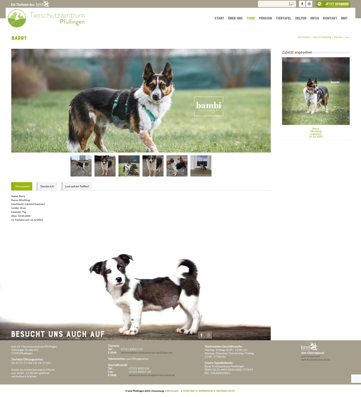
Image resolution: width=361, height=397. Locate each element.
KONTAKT (189, 390)
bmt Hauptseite (310, 356)
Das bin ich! (47, 186)
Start (219, 18)
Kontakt (330, 18)
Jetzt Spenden (336, 4)
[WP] (47, 27)
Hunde (338, 37)
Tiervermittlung (321, 37)
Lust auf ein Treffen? (77, 186)
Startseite (304, 37)
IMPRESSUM (206, 390)
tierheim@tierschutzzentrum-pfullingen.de (146, 352)
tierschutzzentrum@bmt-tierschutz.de (152, 375)
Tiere (251, 18)
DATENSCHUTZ (225, 390)
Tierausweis (22, 186)
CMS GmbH (171, 390)
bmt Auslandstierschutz (315, 359)
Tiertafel (283, 18)
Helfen (300, 18)
